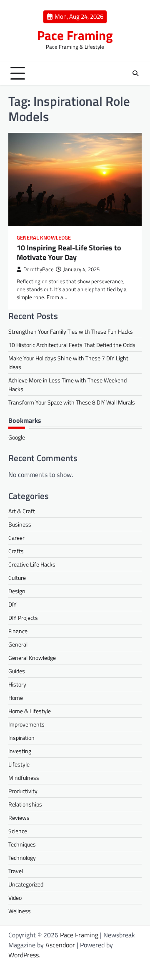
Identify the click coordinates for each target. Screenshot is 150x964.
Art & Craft (21, 511)
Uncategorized (25, 884)
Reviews (19, 817)
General (18, 644)
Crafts (16, 551)
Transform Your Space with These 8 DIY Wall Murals (71, 402)
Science (17, 831)
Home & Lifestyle (29, 711)
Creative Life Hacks (31, 564)
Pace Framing (75, 35)
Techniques (22, 844)
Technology (22, 857)
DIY (12, 604)
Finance (18, 631)
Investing (19, 751)
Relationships (25, 804)
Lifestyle (19, 764)
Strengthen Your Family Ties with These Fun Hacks (70, 331)
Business (19, 524)
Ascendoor (60, 945)
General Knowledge (44, 238)
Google (16, 437)
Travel (15, 871)
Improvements (26, 724)
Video (15, 897)
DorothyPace (38, 269)
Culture (17, 577)
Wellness (19, 911)
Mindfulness (23, 777)
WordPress (23, 955)
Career (16, 537)
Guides (16, 671)
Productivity (23, 791)
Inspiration (21, 737)
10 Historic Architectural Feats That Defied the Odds (71, 344)
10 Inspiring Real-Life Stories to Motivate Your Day (69, 252)
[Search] (135, 73)
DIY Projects (23, 617)
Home (15, 697)
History (17, 684)
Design (16, 591)
